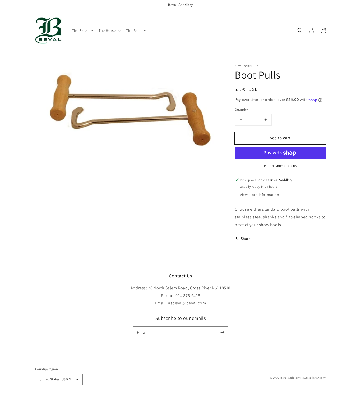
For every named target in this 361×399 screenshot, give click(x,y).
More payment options (280, 166)
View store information (259, 194)
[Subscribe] (222, 332)
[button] (82, 30)
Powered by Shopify (313, 377)
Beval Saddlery (290, 377)
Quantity (241, 109)
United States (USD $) (55, 379)
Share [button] (246, 238)
